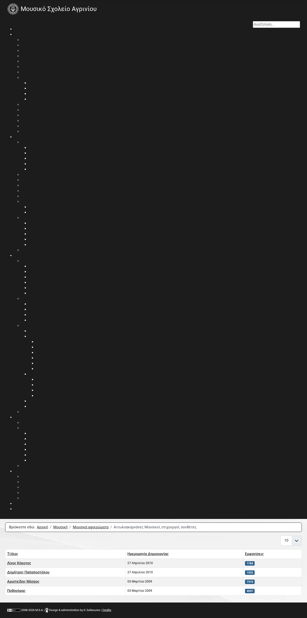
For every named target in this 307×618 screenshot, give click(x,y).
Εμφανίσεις (254, 554)
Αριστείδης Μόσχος (23, 581)
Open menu (16, 24)
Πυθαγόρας (16, 591)
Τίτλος (12, 554)
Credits (106, 610)
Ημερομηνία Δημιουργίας (148, 554)
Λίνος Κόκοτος (19, 563)
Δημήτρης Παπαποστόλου (28, 572)
